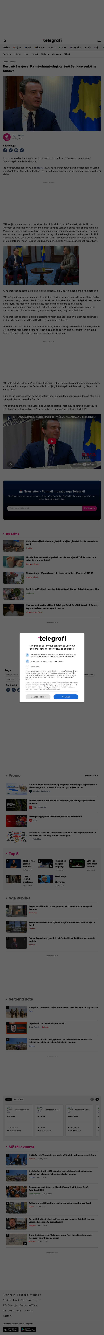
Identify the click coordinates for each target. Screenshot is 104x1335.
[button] (52, 667)
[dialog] (52, 667)
